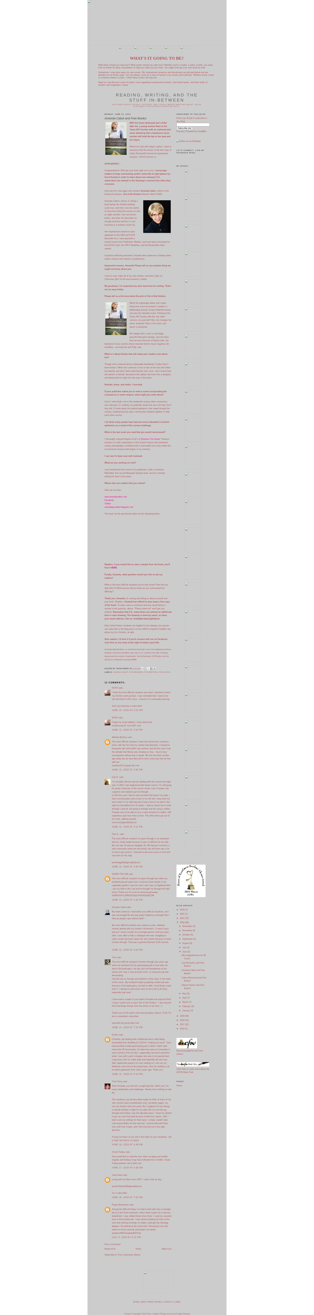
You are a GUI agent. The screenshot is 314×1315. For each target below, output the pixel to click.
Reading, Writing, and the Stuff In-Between (157, 97)
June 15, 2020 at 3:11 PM (127, 827)
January (186, 1010)
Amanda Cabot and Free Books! (126, 118)
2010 (182, 1028)
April (184, 998)
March (185, 1002)
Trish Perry (117, 1081)
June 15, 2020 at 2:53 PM (127, 730)
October (186, 934)
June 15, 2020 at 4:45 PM (127, 900)
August (186, 943)
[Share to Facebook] (151, 668)
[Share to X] (148, 668)
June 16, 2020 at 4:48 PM (127, 1144)
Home (138, 1249)
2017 (182, 1024)
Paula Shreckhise (120, 1205)
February (186, 1006)
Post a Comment (113, 1244)
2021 (182, 918)
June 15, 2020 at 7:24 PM (127, 1027)
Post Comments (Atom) (129, 1255)
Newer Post (110, 1249)
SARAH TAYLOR (120, 874)
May (184, 993)
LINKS (177, 1302)
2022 (182, 914)
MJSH (115, 688)
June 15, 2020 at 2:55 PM (127, 770)
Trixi (114, 957)
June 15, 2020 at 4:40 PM (127, 866)
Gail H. (115, 777)
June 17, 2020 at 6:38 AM (127, 1167)
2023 (182, 909)
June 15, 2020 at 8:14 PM (127, 1074)
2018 (182, 1020)
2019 (182, 1016)
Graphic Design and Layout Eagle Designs (171, 1313)
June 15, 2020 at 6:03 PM (127, 950)
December (187, 926)
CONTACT (168, 1302)
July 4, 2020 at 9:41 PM (126, 1237)
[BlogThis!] (145, 668)
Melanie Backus (119, 737)
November (187, 930)
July (184, 947)
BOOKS (158, 1302)
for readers (136, 672)
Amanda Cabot (120, 672)
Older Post (166, 1249)
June (185, 951)
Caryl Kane (117, 1175)
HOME (136, 1302)
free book (164, 672)
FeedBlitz (202, 131)
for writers (151, 672)
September (187, 939)
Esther (115, 1034)
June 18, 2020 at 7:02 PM (127, 1197)
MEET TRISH (147, 1302)
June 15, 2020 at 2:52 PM (127, 710)
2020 (182, 922)
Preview (180, 131)
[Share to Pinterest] (154, 668)
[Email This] (142, 668)
